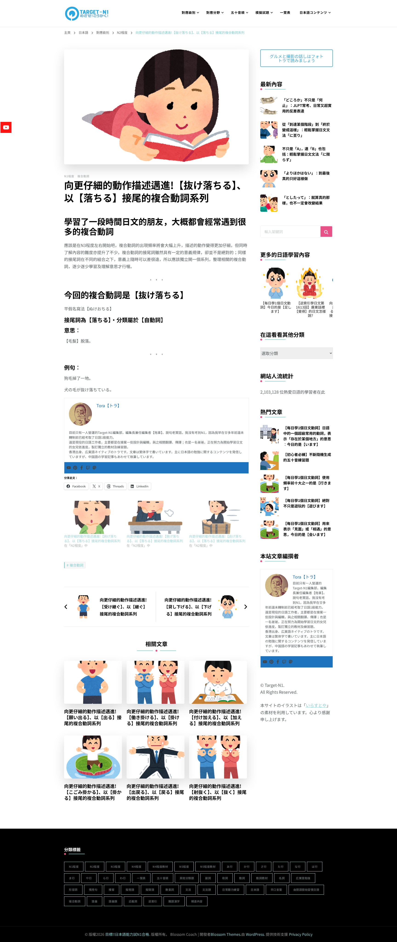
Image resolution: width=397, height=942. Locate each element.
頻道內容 (197, 901)
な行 (298, 866)
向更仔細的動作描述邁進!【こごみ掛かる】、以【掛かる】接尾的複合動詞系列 (93, 792)
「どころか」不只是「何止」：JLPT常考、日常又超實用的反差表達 (307, 105)
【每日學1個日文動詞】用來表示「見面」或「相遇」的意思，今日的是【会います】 (307, 529)
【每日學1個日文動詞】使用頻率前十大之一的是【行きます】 (307, 483)
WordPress (255, 934)
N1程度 (74, 866)
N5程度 (184, 866)
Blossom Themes (225, 934)
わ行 (123, 878)
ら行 (106, 878)
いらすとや (316, 705)
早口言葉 (276, 889)
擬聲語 (150, 889)
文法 (188, 889)
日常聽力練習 (230, 889)
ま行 (72, 878)
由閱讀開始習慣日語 (306, 889)
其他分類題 (187, 878)
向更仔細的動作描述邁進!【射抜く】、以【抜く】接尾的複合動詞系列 (218, 792)
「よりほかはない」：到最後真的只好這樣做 (306, 175)
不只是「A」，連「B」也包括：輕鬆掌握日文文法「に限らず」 (306, 154)
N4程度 (136, 866)
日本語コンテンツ (313, 12)
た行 (281, 866)
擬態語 (130, 889)
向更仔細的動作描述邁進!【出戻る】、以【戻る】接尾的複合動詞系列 (155, 792)
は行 (315, 866)
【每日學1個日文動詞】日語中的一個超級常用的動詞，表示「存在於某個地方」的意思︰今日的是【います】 (307, 436)
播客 (111, 889)
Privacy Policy (300, 934)
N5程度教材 (208, 866)
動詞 (242, 878)
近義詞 (133, 901)
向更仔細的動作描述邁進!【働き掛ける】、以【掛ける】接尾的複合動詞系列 (153, 717)
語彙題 (113, 901)
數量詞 (169, 889)
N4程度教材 (160, 866)
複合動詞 (83, 176)
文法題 (206, 889)
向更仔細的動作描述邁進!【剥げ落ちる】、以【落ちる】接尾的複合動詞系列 (92, 538)
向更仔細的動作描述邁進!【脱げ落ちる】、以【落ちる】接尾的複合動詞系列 (155, 538)
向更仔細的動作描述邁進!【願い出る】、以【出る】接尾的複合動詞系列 (93, 717)
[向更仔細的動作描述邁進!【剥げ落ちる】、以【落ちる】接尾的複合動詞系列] (93, 517)
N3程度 (115, 866)
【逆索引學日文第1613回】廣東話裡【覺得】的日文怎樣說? (275, 309)
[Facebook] (81, 468)
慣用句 (93, 889)
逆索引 (152, 901)
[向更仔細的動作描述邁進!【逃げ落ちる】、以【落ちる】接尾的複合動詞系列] (218, 517)
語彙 (94, 901)
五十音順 (238, 12)
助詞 (225, 878)
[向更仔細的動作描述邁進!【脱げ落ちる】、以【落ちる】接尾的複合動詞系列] (155, 517)
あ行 (230, 866)
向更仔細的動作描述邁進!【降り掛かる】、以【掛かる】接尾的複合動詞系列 (310, 309)
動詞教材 (262, 878)
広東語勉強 (303, 878)
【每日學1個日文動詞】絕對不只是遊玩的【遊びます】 (306, 503)
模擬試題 (262, 12)
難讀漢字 (174, 901)
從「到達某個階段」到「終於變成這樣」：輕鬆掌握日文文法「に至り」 (306, 129)
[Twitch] (88, 468)
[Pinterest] (75, 468)
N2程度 (69, 176)
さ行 (264, 866)
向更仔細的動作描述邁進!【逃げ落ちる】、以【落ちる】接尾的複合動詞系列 (217, 538)
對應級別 (189, 12)
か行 (247, 866)
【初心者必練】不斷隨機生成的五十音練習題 (307, 457)
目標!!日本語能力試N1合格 (127, 934)
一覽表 (285, 12)
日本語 (255, 889)
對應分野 (213, 12)
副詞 (208, 878)
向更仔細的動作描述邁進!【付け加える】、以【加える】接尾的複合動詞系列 (215, 717)
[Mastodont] (94, 468)
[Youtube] (69, 468)
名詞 (282, 878)
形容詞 (73, 889)
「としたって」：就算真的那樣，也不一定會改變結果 (306, 200)
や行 (89, 878)
